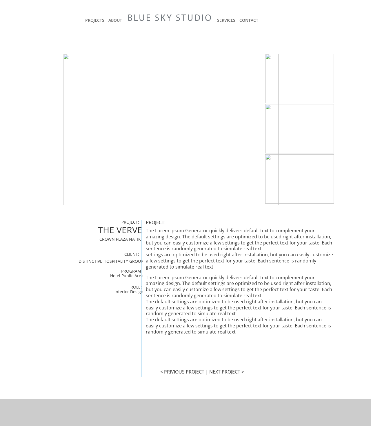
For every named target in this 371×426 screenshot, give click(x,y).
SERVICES (226, 20)
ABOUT (115, 20)
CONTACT (248, 20)
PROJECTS (94, 20)
